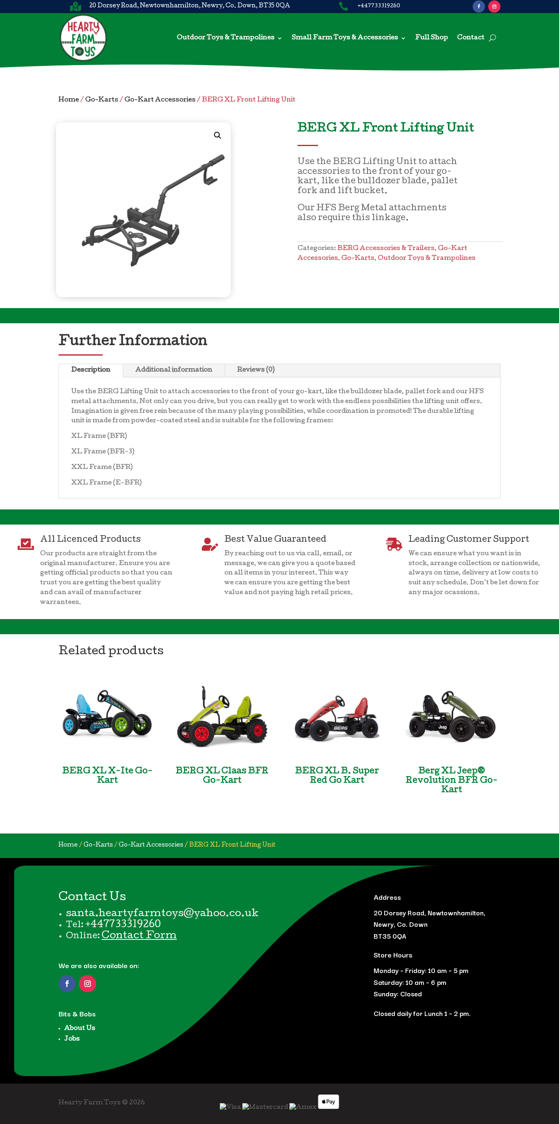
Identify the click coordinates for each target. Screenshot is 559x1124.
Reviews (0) (256, 370)
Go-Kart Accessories (160, 100)
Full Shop (431, 38)
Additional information (173, 370)
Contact (471, 38)
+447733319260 (123, 925)
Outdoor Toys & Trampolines (226, 38)
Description (90, 370)
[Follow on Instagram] (494, 6)
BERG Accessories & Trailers (386, 249)
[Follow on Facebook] (479, 6)
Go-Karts (101, 100)
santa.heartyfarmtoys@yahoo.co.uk (162, 914)
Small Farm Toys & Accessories (345, 38)
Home (69, 100)
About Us (79, 1028)
